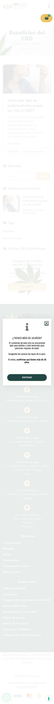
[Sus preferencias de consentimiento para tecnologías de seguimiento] (49, 699)
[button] (46, 323)
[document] (27, 352)
